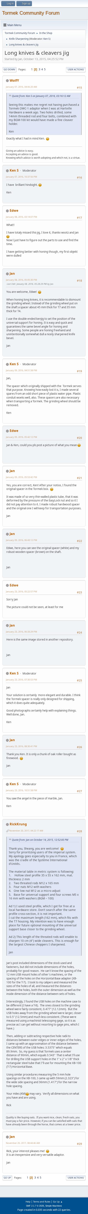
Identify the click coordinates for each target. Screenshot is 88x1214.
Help (28, 1201)
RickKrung (18, 824)
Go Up (7, 1177)
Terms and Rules (41, 1201)
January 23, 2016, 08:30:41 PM (21, 746)
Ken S (46, 39)
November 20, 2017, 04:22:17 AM (26, 830)
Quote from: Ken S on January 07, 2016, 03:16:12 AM (41, 96)
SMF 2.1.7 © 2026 (35, 1206)
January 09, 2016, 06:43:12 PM (21, 540)
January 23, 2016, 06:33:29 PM (21, 631)
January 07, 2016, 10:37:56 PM (21, 176)
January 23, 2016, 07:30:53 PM (21, 679)
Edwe (14, 210)
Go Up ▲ (58, 1201)
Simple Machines (53, 1206)
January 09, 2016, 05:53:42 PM (21, 477)
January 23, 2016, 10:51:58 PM (21, 790)
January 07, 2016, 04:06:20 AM (21, 86)
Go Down (9, 69)
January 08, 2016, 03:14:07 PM (21, 216)
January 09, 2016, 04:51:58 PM (21, 370)
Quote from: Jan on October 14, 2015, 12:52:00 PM (40, 840)
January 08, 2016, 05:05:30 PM (21, 279)
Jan (12, 273)
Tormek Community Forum (31, 13)
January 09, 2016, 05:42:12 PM (21, 436)
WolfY (14, 80)
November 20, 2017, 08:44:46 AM (23, 1142)
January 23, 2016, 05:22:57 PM (21, 591)
